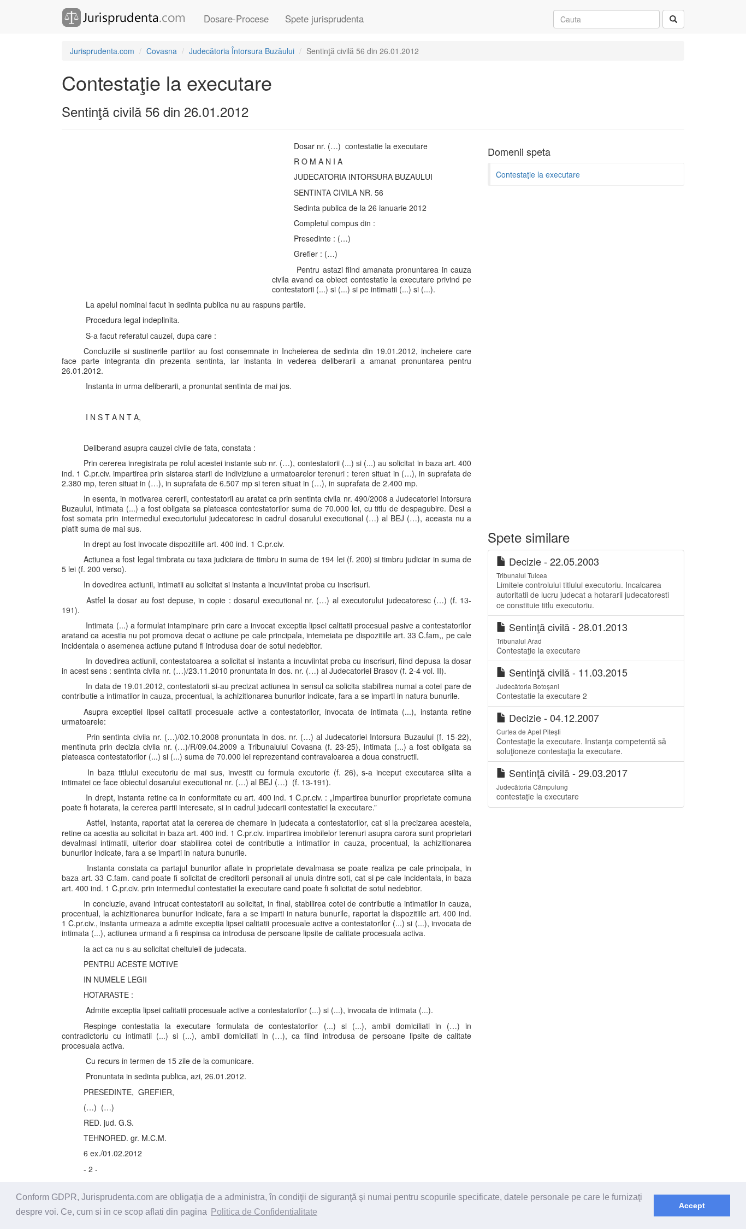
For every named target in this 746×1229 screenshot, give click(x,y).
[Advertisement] (164, 220)
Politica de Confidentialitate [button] (264, 1211)
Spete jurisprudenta (324, 18)
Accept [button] (692, 1205)
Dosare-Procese (236, 18)
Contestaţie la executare (538, 174)
